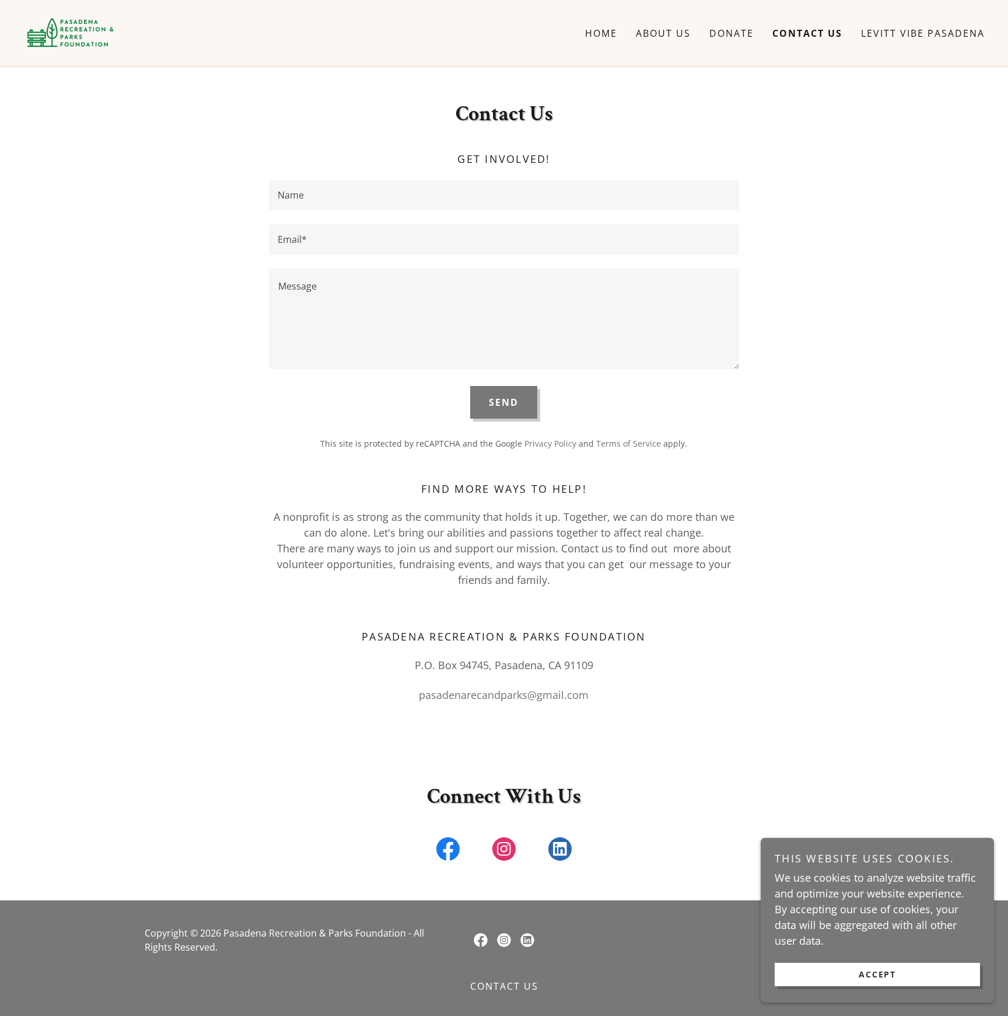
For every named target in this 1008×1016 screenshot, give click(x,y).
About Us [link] (663, 33)
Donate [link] (731, 33)
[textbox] (503, 195)
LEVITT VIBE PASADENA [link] (923, 33)
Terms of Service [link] (628, 443)
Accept (877, 974)
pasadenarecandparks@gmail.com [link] (504, 695)
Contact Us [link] (807, 33)
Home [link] (601, 33)
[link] (71, 32)
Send (504, 402)
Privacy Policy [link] (550, 443)
